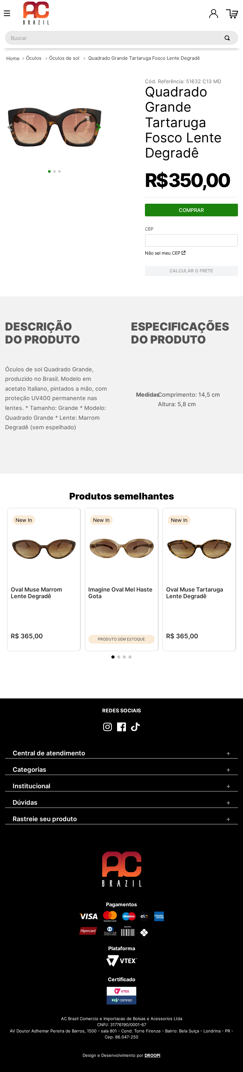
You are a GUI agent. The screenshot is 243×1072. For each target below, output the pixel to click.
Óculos (33, 58)
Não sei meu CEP (162, 253)
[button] (70, 521)
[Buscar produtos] (228, 38)
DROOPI (152, 1055)
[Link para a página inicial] (13, 58)
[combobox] (121, 38)
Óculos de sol (64, 58)
